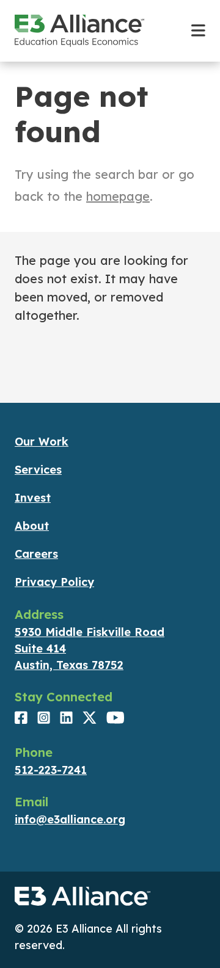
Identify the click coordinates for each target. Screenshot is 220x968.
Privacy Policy (54, 582)
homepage (118, 196)
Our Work (41, 442)
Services (38, 470)
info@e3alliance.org (70, 819)
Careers (36, 554)
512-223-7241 (51, 770)
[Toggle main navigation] (198, 31)
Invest (33, 498)
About (32, 526)
